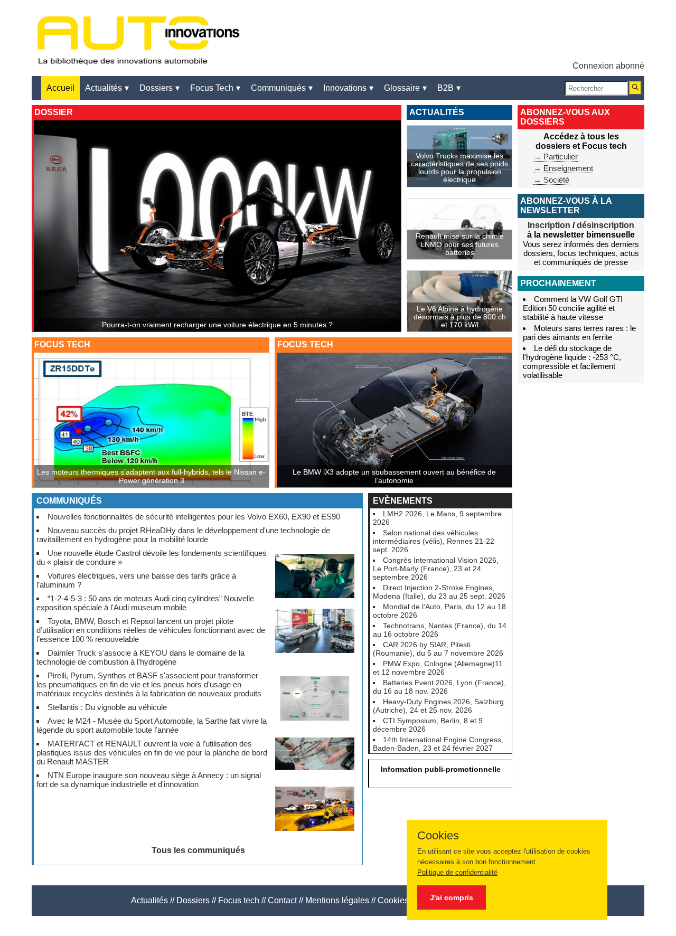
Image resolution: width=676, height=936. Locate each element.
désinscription (605, 225)
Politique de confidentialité (457, 872)
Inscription (549, 225)
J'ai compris (451, 897)
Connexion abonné (608, 65)
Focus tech (238, 900)
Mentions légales (337, 900)
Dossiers (193, 900)
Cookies (393, 900)
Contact (282, 900)
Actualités (149, 900)
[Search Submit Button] (635, 88)
